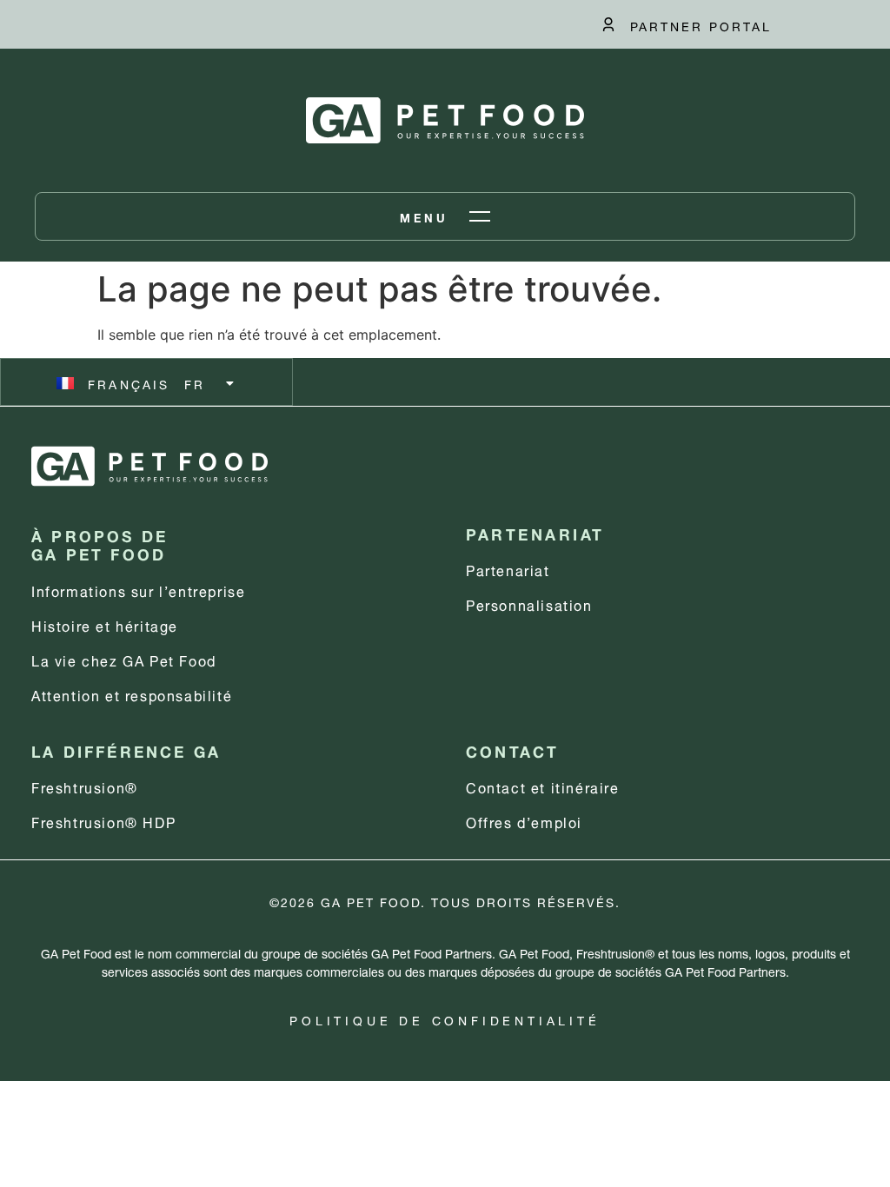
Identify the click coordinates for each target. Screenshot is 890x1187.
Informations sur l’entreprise (138, 589)
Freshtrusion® (84, 786)
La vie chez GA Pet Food (123, 659)
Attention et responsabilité (131, 693)
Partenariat (508, 568)
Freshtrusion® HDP (103, 820)
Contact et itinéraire (543, 786)
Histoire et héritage (104, 624)
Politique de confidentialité (444, 1019)
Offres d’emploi (524, 820)
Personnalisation (529, 603)
